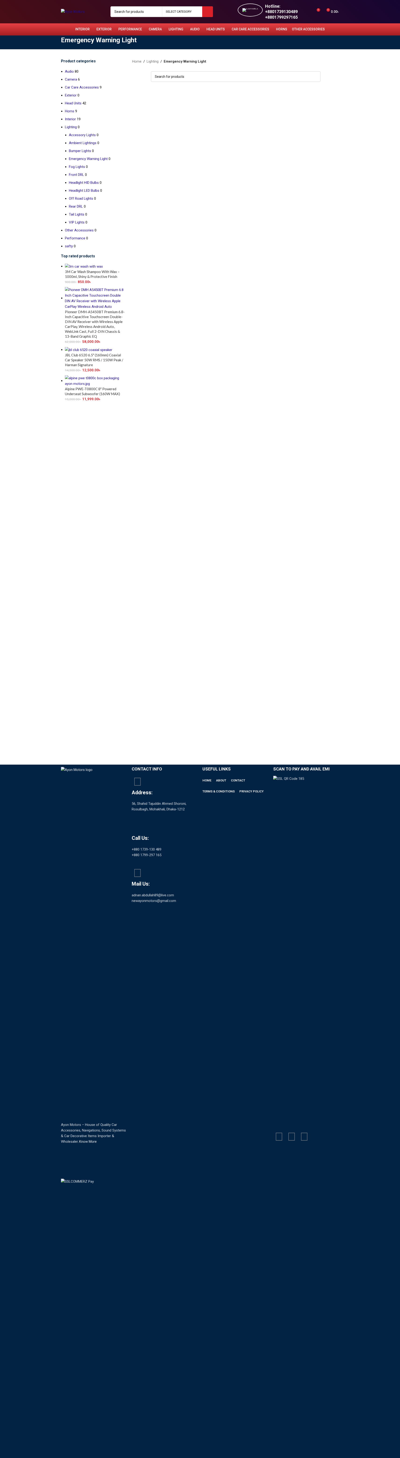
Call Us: (140, 838)
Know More (88, 1141)
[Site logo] (73, 11)
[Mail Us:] (137, 873)
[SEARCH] (207, 11)
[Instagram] (304, 1136)
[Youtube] (291, 1136)
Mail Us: (141, 884)
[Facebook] (279, 1136)
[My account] (308, 11)
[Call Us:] (137, 827)
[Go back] (55, 42)
